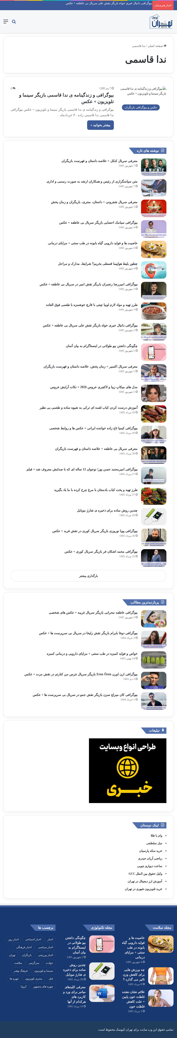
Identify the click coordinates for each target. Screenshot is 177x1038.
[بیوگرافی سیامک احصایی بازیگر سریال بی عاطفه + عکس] (153, 228)
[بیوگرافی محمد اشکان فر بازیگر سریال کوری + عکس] (153, 557)
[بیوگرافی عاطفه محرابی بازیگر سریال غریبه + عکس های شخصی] (153, 618)
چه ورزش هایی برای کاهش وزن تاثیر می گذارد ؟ (134, 974)
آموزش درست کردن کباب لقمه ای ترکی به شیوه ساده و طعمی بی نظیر (89, 407)
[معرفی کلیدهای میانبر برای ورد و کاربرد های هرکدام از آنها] (102, 993)
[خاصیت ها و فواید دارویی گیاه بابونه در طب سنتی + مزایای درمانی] (153, 249)
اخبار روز (13, 939)
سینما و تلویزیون (43, 970)
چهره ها (14, 978)
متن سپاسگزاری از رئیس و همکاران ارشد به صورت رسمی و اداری (92, 181)
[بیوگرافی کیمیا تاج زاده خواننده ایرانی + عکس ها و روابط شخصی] (153, 434)
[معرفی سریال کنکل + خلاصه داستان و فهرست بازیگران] (153, 167)
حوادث (49, 963)
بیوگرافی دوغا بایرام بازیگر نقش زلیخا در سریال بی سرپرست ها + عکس (88, 633)
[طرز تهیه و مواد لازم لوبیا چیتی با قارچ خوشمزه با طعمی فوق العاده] (153, 311)
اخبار (50, 939)
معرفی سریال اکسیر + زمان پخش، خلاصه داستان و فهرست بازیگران (91, 366)
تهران (12, 955)
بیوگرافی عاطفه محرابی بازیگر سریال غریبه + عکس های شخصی (93, 612)
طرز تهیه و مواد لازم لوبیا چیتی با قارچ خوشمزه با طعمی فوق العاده (92, 305)
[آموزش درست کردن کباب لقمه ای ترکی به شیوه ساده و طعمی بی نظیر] (153, 414)
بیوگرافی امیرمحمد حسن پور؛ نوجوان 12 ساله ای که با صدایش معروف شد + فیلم (82, 469)
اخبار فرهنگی (24, 947)
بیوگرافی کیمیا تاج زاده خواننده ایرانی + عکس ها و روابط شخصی (93, 428)
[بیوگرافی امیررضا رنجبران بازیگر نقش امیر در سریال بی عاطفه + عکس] (153, 290)
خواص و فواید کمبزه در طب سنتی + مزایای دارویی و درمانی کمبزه (92, 653)
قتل (51, 978)
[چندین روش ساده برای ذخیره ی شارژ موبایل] (153, 516)
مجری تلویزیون (33, 978)
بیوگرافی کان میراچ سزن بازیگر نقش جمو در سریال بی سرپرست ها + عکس (85, 695)
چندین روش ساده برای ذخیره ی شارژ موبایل (107, 510)
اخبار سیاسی (45, 947)
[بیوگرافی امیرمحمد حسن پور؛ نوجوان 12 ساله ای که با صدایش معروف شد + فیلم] (153, 475)
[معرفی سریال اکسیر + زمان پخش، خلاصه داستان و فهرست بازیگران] (153, 372)
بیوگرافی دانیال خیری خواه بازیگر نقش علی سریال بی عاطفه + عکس (109, 3)
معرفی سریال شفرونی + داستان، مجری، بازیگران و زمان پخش (94, 202)
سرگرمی (34, 963)
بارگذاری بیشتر (88, 576)
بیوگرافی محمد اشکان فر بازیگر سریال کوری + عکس (101, 551)
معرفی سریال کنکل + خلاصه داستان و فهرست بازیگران (100, 161)
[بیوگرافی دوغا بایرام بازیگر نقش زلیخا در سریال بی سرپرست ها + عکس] (153, 639)
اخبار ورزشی (45, 955)
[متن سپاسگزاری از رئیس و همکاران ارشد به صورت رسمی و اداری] (153, 187)
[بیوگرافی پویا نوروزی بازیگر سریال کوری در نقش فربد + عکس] (153, 537)
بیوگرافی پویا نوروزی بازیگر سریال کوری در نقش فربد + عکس (95, 531)
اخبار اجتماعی (33, 939)
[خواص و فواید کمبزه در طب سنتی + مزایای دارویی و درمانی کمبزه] (153, 660)
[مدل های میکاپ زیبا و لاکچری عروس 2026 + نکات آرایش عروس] (153, 393)
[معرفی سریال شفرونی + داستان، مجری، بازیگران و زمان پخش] (153, 208)
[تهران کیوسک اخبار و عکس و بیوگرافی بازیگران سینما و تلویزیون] (161, 21)
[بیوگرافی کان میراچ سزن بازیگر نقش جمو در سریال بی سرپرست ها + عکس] (153, 701)
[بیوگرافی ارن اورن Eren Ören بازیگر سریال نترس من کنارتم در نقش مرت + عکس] (153, 680)
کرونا (24, 986)
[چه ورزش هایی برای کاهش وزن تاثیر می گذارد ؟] (161, 976)
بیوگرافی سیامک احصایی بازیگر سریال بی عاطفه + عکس (98, 222)
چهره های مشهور (43, 986)
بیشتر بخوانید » (100, 125)
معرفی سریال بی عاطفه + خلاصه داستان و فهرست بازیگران (96, 449)
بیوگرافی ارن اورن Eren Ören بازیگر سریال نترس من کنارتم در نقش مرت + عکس (81, 674)
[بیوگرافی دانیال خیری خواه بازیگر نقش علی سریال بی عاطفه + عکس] (153, 331)
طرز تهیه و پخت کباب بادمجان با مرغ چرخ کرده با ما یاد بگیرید (96, 490)
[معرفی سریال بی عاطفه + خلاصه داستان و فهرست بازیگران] (153, 455)
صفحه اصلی (156, 46)
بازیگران (27, 955)
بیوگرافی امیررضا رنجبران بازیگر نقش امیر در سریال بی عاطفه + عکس (89, 284)
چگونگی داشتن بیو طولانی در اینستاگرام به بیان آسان (102, 346)
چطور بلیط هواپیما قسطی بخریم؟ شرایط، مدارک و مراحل (98, 263)
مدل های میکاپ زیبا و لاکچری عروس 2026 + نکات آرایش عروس (94, 387)
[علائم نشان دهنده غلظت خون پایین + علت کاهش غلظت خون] (161, 998)
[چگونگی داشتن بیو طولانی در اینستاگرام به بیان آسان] (153, 352)
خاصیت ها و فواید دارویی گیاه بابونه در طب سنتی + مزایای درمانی (93, 243)
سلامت (18, 963)
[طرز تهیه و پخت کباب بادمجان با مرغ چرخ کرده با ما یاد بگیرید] (153, 496)
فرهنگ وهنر (21, 970)
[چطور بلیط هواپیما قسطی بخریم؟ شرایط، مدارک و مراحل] (153, 270)
